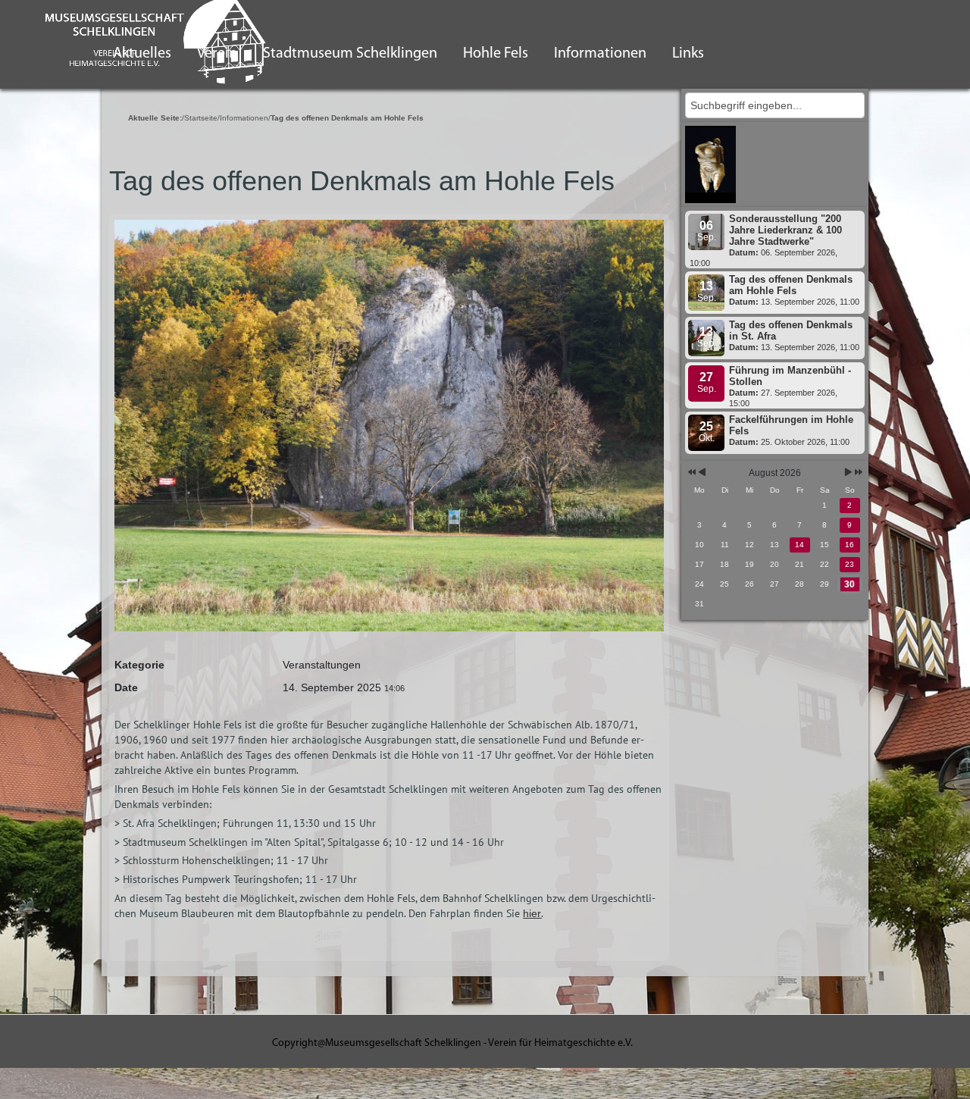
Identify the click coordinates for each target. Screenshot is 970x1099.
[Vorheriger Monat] (702, 473)
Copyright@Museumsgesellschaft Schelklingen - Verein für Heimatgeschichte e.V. (452, 1043)
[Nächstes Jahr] (857, 473)
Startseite (200, 118)
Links (688, 53)
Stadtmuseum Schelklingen (350, 53)
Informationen (600, 53)
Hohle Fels (495, 53)
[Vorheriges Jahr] (690, 473)
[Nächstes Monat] (848, 473)
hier (532, 913)
